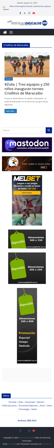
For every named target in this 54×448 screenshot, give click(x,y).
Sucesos (13, 405)
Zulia (20, 402)
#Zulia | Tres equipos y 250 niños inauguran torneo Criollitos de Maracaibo (27, 88)
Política (5, 405)
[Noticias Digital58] (5, 32)
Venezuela (30, 402)
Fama (49, 405)
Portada (12, 402)
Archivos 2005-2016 (27, 420)
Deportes (9, 79)
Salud (34, 409)
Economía (23, 405)
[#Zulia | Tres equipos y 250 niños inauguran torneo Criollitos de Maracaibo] (27, 64)
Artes (42, 405)
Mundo (40, 402)
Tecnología (24, 409)
